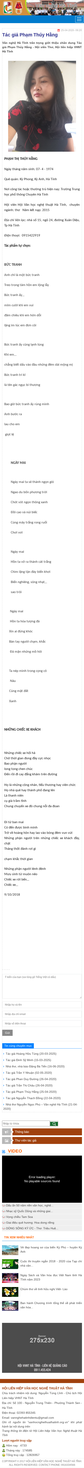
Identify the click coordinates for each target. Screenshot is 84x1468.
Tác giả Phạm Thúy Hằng (31, 1091)
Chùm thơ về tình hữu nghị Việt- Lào (43, 1289)
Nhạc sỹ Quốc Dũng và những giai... (29, 1211)
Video (15, 1151)
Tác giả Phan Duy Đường (31, 1079)
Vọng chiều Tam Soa (19, 1216)
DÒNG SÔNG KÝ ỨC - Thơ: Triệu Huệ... (32, 1228)
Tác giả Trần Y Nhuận (29, 1072)
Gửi (7, 1032)
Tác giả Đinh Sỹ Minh (28, 1060)
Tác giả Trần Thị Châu (29, 1085)
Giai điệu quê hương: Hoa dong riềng (30, 1222)
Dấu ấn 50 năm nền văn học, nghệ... (29, 1205)
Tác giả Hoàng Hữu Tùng (31, 1053)
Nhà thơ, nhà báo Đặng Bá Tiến (35, 1066)
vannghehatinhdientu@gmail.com (32, 1417)
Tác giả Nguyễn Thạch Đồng (33, 1098)
